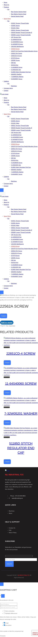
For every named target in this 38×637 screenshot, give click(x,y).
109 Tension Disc (16, 37)
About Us (6, 4)
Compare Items (8, 88)
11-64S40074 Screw (17, 44)
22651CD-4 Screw (16, 55)
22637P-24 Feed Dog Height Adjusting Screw (24, 51)
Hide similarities (9, 611)
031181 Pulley (15, 28)
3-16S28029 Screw (16, 67)
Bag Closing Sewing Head (18, 11)
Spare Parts (7, 18)
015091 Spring (15, 25)
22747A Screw (15, 58)
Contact (6, 90)
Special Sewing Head (17, 16)
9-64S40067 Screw (16, 79)
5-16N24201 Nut (16, 69)
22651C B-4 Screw (16, 53)
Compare (3, 316)
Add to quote (6, 323)
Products (6, 7)
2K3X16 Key (14, 65)
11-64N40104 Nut (16, 39)
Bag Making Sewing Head (18, 14)
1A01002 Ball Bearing (17, 46)
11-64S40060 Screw (17, 42)
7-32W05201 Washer (17, 76)
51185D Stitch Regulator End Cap (21, 72)
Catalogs (6, 81)
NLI (8, 9)
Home (5, 2)
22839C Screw (15, 60)
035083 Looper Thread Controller (21, 35)
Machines (14, 86)
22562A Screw (15, 49)
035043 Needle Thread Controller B (21, 32)
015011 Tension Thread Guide (20, 23)
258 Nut (13, 62)
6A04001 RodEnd (16, 74)
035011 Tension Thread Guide (20, 30)
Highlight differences (11, 613)
